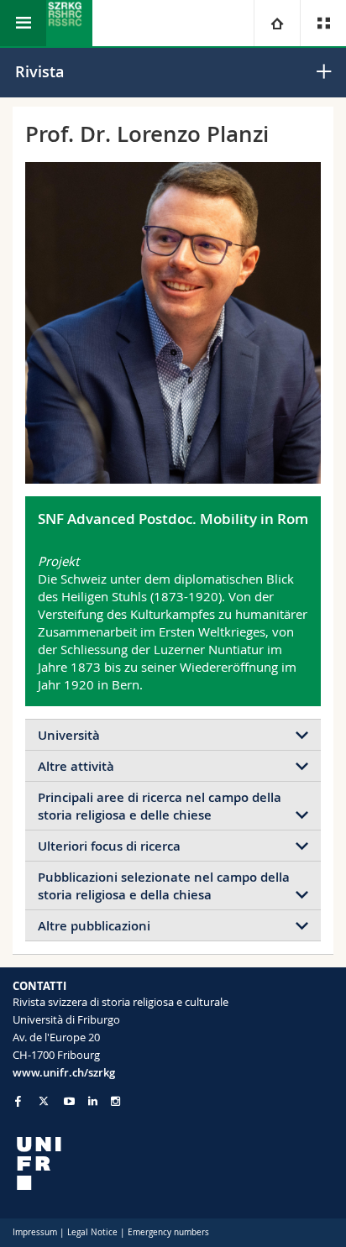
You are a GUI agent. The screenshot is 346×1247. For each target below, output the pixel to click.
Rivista (39, 71)
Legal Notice (92, 1232)
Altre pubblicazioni (94, 926)
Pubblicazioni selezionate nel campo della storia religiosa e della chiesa (164, 886)
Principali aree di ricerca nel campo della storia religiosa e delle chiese (159, 806)
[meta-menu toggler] (323, 23)
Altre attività (76, 766)
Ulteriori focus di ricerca (109, 846)
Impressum (35, 1232)
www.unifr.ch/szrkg (64, 1072)
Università (69, 735)
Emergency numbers (168, 1232)
